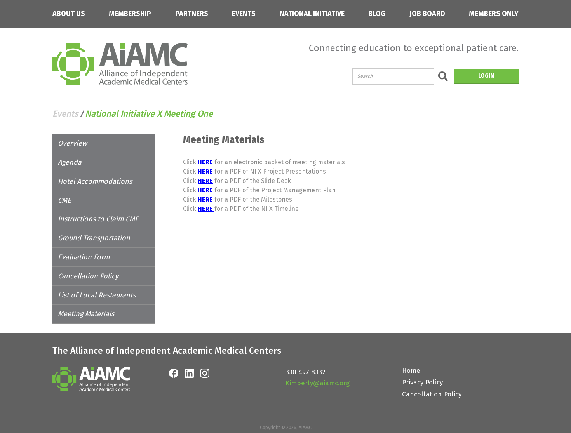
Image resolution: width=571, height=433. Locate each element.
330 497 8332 (306, 372)
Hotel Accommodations (95, 181)
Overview (72, 143)
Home (411, 371)
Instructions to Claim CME (98, 219)
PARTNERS (191, 14)
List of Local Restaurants (97, 295)
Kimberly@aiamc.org (318, 383)
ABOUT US (68, 14)
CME (64, 200)
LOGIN (486, 75)
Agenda (70, 162)
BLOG (376, 14)
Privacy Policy (422, 382)
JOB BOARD (427, 14)
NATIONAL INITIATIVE (312, 14)
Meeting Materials (86, 314)
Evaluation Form (84, 257)
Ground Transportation (94, 238)
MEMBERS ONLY (494, 14)
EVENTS (244, 14)
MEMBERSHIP (130, 14)
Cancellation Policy (88, 276)
